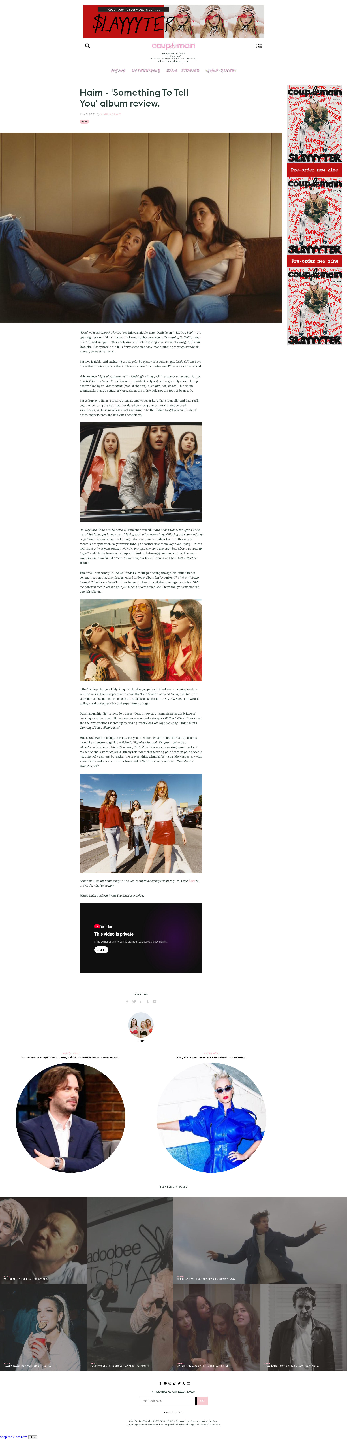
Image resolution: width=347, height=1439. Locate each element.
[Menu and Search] (87, 45)
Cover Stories (183, 68)
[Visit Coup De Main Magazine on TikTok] (174, 1384)
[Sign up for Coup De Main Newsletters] (188, 1384)
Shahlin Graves (110, 114)
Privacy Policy (173, 1412)
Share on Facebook (127, 1001)
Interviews (146, 68)
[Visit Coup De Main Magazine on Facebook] (160, 1384)
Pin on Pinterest (141, 1001)
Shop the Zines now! (13, 1437)
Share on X (134, 1001)
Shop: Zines (221, 68)
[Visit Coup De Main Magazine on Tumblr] (184, 1384)
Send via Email (155, 1001)
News (118, 72)
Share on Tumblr (148, 1001)
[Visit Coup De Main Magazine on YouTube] (165, 1384)
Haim (84, 121)
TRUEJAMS (259, 45)
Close (33, 1437)
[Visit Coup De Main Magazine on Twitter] (179, 1384)
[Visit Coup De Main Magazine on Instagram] (170, 1384)
